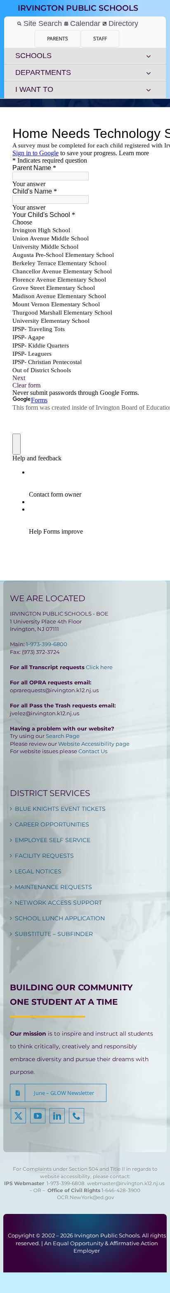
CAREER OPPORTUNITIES (52, 824)
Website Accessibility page (94, 743)
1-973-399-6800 (46, 644)
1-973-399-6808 (66, 1183)
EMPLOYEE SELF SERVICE (52, 840)
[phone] (76, 1115)
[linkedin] (57, 1115)
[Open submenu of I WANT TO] (148, 90)
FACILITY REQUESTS (44, 855)
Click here (99, 667)
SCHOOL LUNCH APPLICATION (60, 918)
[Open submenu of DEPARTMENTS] (148, 73)
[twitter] (18, 1115)
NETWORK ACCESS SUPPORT (58, 902)
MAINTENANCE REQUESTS (53, 887)
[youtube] (37, 1115)
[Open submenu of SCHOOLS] (148, 56)
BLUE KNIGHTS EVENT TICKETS (60, 808)
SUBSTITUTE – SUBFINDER (54, 934)
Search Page (63, 736)
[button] (58, 1093)
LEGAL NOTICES (38, 871)
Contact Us (92, 751)
